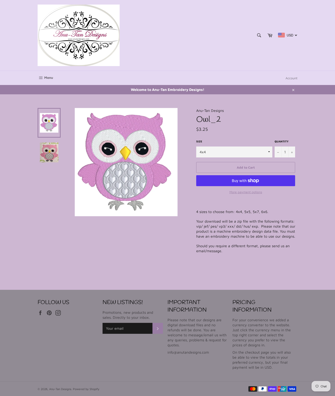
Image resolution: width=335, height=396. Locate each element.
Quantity (282, 141)
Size (199, 141)
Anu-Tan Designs (60, 389)
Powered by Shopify (86, 389)
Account (291, 78)
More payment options (245, 192)
